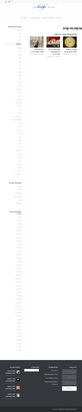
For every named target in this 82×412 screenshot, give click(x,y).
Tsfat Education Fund (51, 374)
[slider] (49, 46)
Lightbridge (61, 409)
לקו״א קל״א (18, 278)
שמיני (19, 113)
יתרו (20, 85)
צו (20, 109)
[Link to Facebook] (12, 1)
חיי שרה (18, 44)
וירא (20, 40)
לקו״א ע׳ (19, 251)
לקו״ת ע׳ (19, 343)
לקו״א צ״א (18, 265)
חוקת (20, 140)
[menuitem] (59, 17)
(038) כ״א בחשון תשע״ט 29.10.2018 (70, 50)
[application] (53, 46)
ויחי (20, 68)
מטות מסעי (18, 150)
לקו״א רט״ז (18, 299)
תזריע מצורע (18, 116)
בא (20, 79)
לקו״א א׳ (19, 217)
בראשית (19, 30)
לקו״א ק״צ (18, 289)
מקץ (20, 62)
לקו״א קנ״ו (18, 282)
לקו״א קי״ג (18, 272)
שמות (19, 72)
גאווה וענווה (18, 193)
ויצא (20, 51)
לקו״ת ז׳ (19, 326)
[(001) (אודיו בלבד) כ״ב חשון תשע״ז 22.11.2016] (53, 42)
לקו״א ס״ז (18, 248)
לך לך (19, 37)
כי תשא (19, 99)
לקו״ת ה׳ (19, 323)
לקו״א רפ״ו (18, 316)
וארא (20, 75)
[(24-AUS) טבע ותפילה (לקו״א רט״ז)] (37, 42)
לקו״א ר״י (18, 296)
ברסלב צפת (54, 371)
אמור (20, 123)
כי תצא (19, 168)
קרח (20, 137)
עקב (20, 161)
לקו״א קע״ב (18, 285)
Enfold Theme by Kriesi (70, 409)
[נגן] (58, 46)
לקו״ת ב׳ (19, 320)
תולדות (19, 48)
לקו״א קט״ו (18, 275)
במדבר (19, 127)
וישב (20, 58)
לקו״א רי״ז (18, 302)
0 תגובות (74, 54)
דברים (19, 154)
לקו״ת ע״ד (18, 347)
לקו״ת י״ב (18, 330)
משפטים (19, 89)
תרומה (19, 92)
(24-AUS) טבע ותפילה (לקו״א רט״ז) (37, 50)
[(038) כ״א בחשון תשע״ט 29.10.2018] (70, 42)
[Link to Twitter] (6, 1)
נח (20, 33)
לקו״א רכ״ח (18, 306)
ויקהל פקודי (18, 103)
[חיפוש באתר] (20, 17)
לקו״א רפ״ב (18, 313)
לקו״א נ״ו (19, 244)
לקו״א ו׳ (19, 224)
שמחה (19, 200)
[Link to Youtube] (9, 1)
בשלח (19, 82)
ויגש (20, 65)
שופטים (19, 164)
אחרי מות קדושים (16, 120)
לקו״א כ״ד (18, 227)
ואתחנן (19, 157)
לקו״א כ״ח (18, 234)
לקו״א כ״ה (18, 231)
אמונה (19, 186)
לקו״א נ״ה (18, 241)
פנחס (19, 147)
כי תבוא (19, 171)
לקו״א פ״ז (18, 255)
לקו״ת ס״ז (18, 340)
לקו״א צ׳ (19, 261)
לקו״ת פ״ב (18, 350)
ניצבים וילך (18, 174)
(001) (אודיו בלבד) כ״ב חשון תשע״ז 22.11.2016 (54, 51)
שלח (20, 133)
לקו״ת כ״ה (18, 337)
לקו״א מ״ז (18, 237)
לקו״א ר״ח (18, 292)
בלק (20, 144)
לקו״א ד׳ (19, 220)
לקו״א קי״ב (18, 268)
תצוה (20, 96)
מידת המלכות (17, 196)
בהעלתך (19, 130)
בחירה (19, 190)
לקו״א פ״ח (18, 258)
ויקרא (19, 106)
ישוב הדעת (18, 203)
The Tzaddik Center (52, 378)
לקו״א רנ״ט (18, 309)
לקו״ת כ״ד (18, 333)
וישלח (19, 55)
